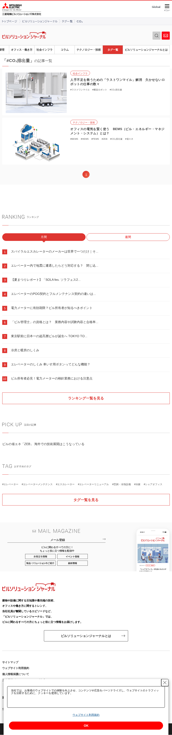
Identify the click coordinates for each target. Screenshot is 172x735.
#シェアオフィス (153, 484)
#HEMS (85, 139)
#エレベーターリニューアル (93, 484)
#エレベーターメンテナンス (37, 484)
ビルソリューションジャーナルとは (146, 49)
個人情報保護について (15, 674)
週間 (128, 237)
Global (156, 7)
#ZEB (105, 139)
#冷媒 (137, 484)
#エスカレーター (65, 484)
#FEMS (95, 139)
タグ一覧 (113, 49)
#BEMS (74, 139)
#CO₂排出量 (116, 89)
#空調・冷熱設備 (121, 484)
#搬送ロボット (99, 89)
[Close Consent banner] (164, 682)
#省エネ (129, 139)
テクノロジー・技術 (89, 49)
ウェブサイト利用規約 (15, 668)
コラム (65, 49)
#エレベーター (10, 484)
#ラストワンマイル (80, 89)
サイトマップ (10, 662)
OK (86, 725)
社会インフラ (45, 49)
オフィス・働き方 (21, 49)
